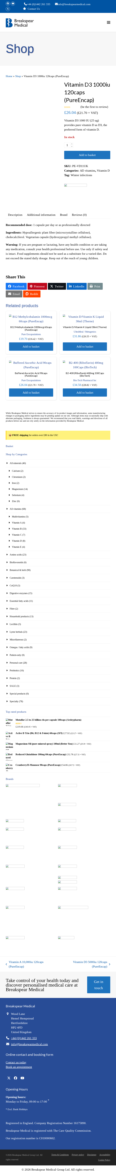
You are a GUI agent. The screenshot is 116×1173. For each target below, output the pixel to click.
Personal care (16, 662)
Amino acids (16, 554)
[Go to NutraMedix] (15, 908)
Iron (14, 483)
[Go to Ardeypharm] (67, 805)
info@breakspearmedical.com (74, 4)
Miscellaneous (16, 639)
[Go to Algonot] (67, 786)
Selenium (16, 495)
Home (9, 76)
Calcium (16, 471)
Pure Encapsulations (31, 334)
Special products (17, 693)
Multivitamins (18, 516)
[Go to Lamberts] (15, 889)
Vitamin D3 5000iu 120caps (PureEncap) (83, 964)
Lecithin (14, 624)
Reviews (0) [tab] (79, 214)
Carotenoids (15, 578)
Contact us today (16, 1062)
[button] (108, 22)
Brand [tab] (63, 214)
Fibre (12, 608)
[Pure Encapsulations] (75, 194)
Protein (13, 678)
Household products (19, 616)
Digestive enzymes (19, 593)
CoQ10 (13, 585)
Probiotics (14, 670)
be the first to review (94, 106)
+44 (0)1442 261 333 (38, 4)
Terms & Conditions (60, 1155)
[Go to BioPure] (15, 848)
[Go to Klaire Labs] (67, 882)
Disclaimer (91, 1155)
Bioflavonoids (16, 562)
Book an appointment (19, 1067)
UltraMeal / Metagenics (85, 331)
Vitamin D (103, 170)
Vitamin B (17, 528)
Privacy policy (78, 1155)
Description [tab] (15, 214)
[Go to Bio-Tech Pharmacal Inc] (15, 829)
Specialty (14, 701)
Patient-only (15, 655)
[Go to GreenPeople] (15, 867)
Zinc (14, 501)
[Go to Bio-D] (67, 821)
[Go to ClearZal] (67, 848)
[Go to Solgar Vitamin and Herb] (15, 938)
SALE (13, 686)
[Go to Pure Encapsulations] (73, 908)
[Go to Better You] (15, 821)
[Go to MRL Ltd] (67, 889)
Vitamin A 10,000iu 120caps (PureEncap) (24, 964)
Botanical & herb (18, 570)
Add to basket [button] (31, 346)
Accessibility (104, 1155)
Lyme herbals (16, 632)
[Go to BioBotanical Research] (67, 829)
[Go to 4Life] (23, 786)
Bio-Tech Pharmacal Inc (84, 380)
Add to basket (87, 155)
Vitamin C (17, 534)
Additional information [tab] (41, 214)
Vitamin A (17, 522)
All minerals (15, 463)
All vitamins (87, 170)
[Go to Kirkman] (67, 878)
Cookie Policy (104, 1160)
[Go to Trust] (66, 938)
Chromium (17, 477)
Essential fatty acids (19, 601)
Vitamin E (17, 547)
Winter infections (81, 175)
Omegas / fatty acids (19, 647)
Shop (18, 76)
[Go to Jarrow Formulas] (67, 867)
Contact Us (34, 8)
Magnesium (17, 489)
